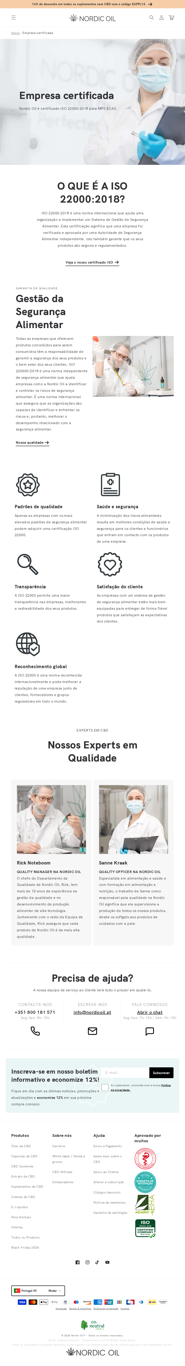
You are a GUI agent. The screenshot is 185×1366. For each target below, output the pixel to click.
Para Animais (21, 1217)
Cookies (124, 1308)
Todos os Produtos (25, 1237)
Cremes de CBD (23, 1197)
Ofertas (17, 1227)
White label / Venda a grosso (68, 1159)
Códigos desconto (107, 1192)
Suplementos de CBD (27, 1187)
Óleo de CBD (21, 1146)
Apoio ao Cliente (106, 1172)
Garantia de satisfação (110, 1213)
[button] (13, 17)
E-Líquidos (19, 1207)
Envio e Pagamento (107, 1146)
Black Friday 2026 (25, 1247)
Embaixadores (63, 1182)
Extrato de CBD (23, 1176)
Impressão (61, 1308)
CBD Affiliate (62, 1172)
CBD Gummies (22, 1166)
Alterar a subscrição (108, 1182)
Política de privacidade (105, 1308)
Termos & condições (80, 1308)
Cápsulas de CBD (24, 1156)
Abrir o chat (149, 1012)
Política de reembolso (109, 1202)
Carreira (58, 1146)
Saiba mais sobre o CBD (107, 1159)
